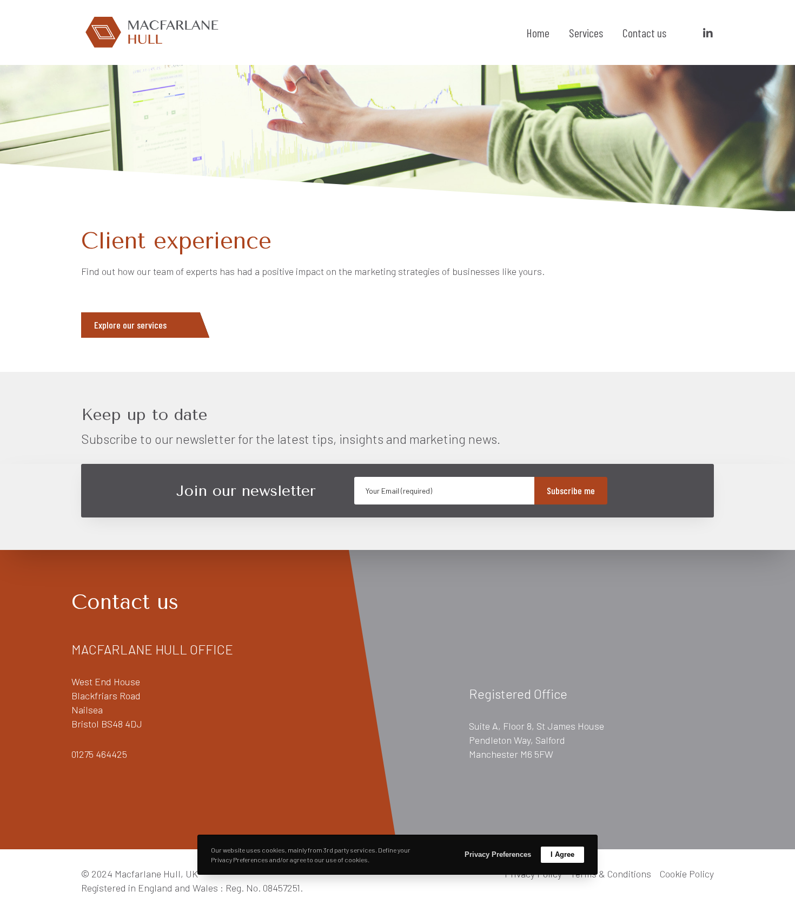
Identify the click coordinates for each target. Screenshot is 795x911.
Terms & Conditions (611, 874)
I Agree (562, 854)
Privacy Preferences (498, 854)
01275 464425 (99, 754)
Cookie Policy (687, 874)
